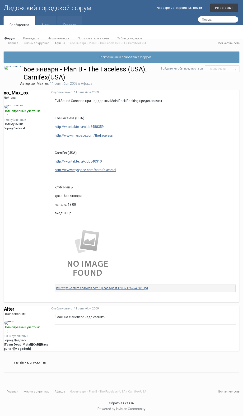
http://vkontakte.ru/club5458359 (79, 127)
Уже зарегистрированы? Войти (179, 7)
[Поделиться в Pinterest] (17, 378)
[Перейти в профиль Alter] (9, 323)
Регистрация (224, 7)
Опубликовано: (75, 92)
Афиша (86, 83)
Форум (9, 38)
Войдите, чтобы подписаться (182, 68)
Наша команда (58, 38)
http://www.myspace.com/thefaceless (84, 135)
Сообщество (19, 25)
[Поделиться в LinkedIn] (5, 378)
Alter (9, 309)
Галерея (69, 25)
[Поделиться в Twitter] (8, 378)
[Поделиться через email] (14, 378)
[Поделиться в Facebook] (11, 378)
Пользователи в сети (93, 38)
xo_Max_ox (40, 83)
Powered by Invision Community (121, 409)
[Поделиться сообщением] (238, 92)
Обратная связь (121, 403)
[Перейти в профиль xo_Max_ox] (13, 68)
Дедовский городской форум (47, 8)
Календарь (31, 38)
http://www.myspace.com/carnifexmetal (85, 170)
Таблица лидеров (130, 38)
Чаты (46, 25)
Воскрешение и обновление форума (125, 57)
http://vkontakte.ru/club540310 (78, 161)
